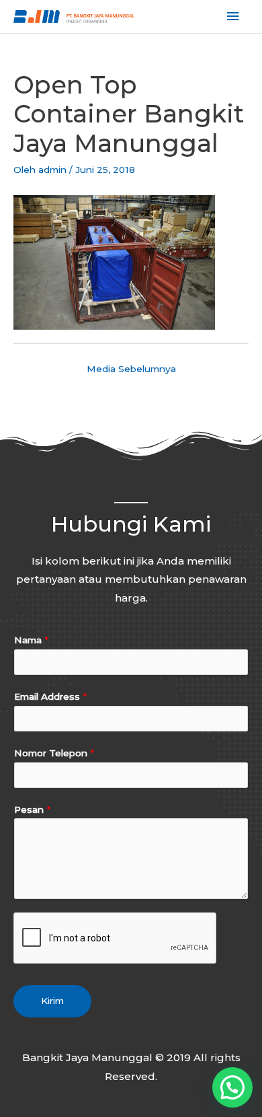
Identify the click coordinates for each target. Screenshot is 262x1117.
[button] (232, 1087)
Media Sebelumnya (131, 368)
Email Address (50, 696)
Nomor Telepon (54, 753)
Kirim (52, 1000)
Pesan (32, 809)
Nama (31, 640)
